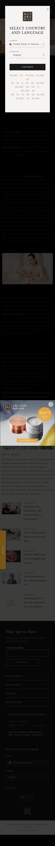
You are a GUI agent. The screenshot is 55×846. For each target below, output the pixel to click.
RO (28, 94)
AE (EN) (36, 98)
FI (22, 83)
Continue (27, 67)
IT (38, 87)
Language (14, 51)
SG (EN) (41, 94)
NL (33, 90)
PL (18, 94)
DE (27, 79)
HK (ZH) (19, 87)
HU (33, 87)
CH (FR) (40, 75)
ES (18, 83)
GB (32, 83)
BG (21, 75)
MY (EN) (25, 90)
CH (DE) (30, 75)
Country (13, 41)
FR (27, 83)
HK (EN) (40, 83)
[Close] (47, 9)
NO (12, 94)
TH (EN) (20, 98)
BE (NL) (14, 75)
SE (33, 94)
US (28, 98)
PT (23, 94)
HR (27, 87)
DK (12, 83)
